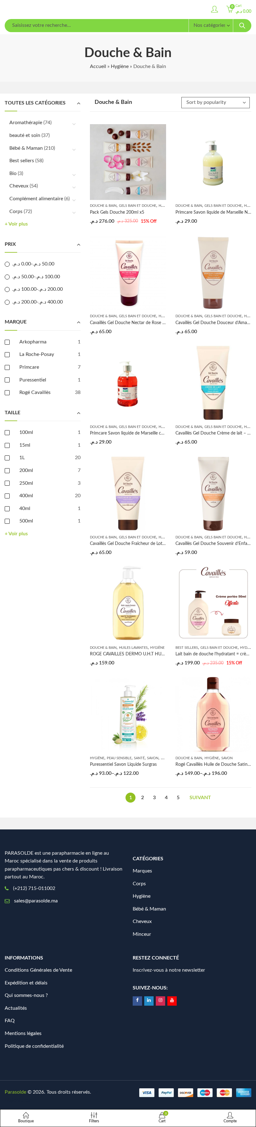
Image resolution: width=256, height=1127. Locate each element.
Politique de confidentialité (34, 1046)
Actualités (16, 1008)
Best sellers (186, 647)
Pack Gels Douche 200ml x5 (117, 212)
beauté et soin (24, 135)
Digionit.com (19, 1100)
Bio (13, 173)
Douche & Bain (103, 205)
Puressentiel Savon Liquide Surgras (123, 764)
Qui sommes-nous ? (26, 995)
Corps (15, 211)
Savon (152, 758)
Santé (139, 758)
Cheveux (18, 185)
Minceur (142, 934)
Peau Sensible (119, 758)
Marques (142, 870)
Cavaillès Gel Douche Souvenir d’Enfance (214, 544)
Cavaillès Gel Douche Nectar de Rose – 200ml (134, 323)
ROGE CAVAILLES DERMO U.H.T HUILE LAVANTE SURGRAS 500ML (156, 654)
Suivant (200, 797)
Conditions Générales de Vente (38, 970)
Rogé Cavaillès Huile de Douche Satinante (215, 764)
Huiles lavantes (133, 647)
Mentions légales (23, 1033)
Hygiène (120, 66)
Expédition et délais (26, 982)
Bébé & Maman (26, 148)
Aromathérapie (25, 122)
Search (242, 25)
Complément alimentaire (36, 198)
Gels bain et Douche (137, 205)
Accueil (98, 66)
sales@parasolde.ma (36, 900)
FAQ (10, 1020)
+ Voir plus (16, 223)
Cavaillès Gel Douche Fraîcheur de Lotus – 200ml (137, 544)
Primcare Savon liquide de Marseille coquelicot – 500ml (143, 433)
